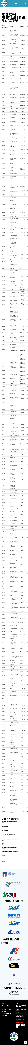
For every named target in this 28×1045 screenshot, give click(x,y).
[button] (16, 3)
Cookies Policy (19, 1022)
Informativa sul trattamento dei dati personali (20, 1019)
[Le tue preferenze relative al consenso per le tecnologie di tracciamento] (25, 1042)
